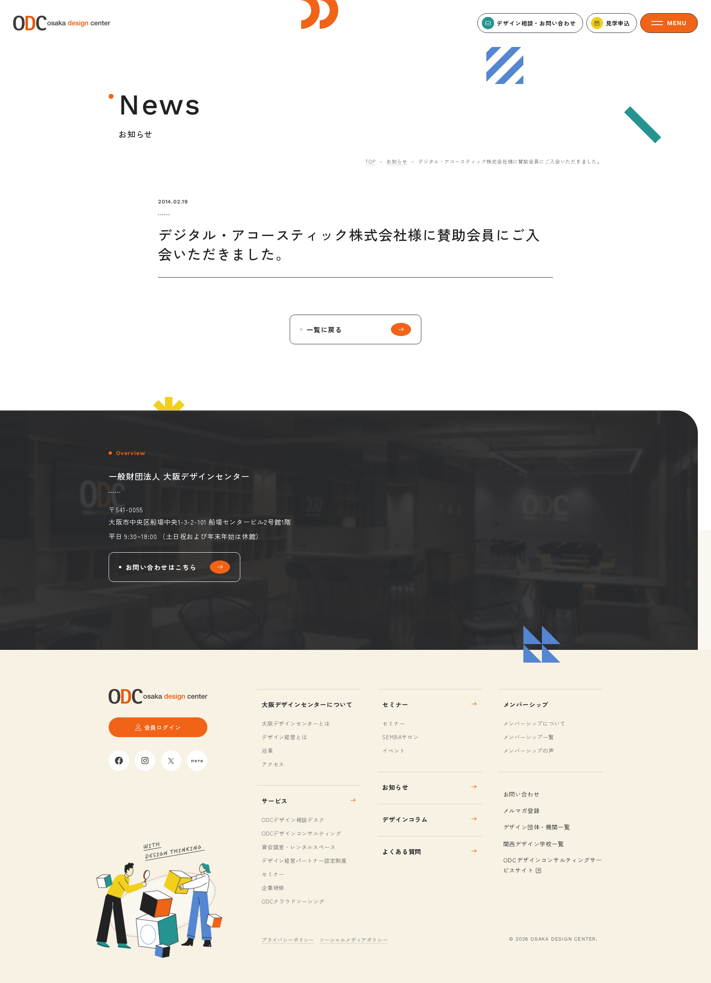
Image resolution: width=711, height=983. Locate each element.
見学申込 (618, 23)
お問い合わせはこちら (161, 567)
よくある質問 (401, 851)
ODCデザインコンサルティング (302, 833)
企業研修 (273, 888)
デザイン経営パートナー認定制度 (304, 860)
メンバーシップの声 (528, 750)
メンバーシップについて (534, 723)
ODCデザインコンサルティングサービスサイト (552, 865)
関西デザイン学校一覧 (533, 844)
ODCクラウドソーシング (293, 901)
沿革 (267, 750)
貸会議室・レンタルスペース (298, 847)
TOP (370, 161)
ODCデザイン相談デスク (293, 820)
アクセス (273, 764)
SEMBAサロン (400, 737)
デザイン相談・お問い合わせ (536, 23)
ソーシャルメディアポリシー (353, 939)
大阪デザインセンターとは (296, 723)
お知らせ (396, 161)
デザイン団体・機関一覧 (536, 827)
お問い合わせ (521, 794)
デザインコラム (405, 819)
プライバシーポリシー (288, 939)
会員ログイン (162, 727)
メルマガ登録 (521, 810)
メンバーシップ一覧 (528, 737)
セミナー (273, 874)
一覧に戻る (324, 329)
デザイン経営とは (284, 737)
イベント (393, 750)
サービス (275, 800)
